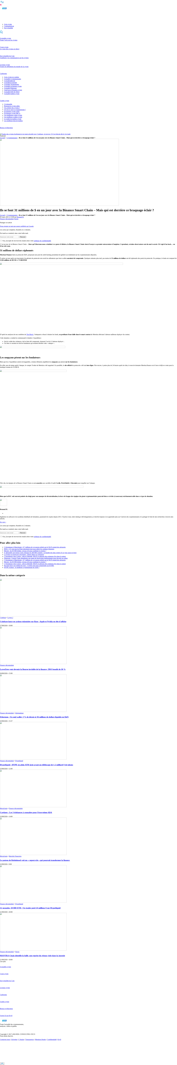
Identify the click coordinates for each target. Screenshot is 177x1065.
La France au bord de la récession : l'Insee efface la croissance (24, 554)
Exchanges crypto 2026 (11, 111)
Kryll (59, 1039)
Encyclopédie (8, 28)
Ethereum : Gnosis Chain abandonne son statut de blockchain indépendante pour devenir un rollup (36, 558)
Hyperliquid (19, 761)
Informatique (19, 713)
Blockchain (3, 808)
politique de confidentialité (42, 241)
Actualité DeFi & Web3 (11, 92)
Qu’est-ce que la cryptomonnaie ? (15, 110)
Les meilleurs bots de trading (13, 121)
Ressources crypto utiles (12, 106)
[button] (88, 3)
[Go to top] (2, 1063)
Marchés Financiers (15, 856)
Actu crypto (8, 24)
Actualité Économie (10, 82)
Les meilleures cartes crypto (13, 115)
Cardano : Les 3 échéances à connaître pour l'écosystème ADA (26, 812)
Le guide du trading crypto (12, 119)
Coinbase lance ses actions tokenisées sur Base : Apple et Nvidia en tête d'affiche (33, 621)
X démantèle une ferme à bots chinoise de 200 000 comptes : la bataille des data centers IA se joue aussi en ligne (40, 553)
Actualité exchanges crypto (13, 86)
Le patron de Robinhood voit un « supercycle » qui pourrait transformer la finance (35, 860)
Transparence (29, 1039)
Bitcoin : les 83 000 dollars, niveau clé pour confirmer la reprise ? (25, 551)
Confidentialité (52, 1039)
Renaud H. (20, 217)
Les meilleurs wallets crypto (13, 117)
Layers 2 (10, 617)
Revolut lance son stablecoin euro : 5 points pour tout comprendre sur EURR (29, 565)
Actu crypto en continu (11, 77)
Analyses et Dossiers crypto (13, 90)
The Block (29, 334)
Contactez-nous (5, 1039)
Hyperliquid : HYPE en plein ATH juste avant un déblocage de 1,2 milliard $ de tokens (36, 765)
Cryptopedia (8, 104)
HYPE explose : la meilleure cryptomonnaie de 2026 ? (21, 567)
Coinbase (3, 617)
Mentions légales (40, 1039)
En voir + (3, 522)
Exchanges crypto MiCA (12, 113)
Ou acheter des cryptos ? (12, 108)
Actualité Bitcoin (9, 81)
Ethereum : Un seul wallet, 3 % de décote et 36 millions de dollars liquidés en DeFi (34, 717)
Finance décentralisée (7, 219)
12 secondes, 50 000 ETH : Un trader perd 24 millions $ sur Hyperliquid (30, 908)
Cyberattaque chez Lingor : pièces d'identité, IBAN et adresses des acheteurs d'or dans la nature (35, 556)
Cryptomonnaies (12, 138)
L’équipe (21, 1039)
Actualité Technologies (11, 84)
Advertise (14, 1039)
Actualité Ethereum (10, 88)
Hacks (16, 219)
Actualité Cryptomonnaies (12, 79)
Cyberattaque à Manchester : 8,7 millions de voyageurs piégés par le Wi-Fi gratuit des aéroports (35, 547)
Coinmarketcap (9, 26)
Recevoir (22, 237)
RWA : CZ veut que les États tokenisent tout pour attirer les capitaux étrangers (29, 549)
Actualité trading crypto (11, 94)
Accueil (2, 138)
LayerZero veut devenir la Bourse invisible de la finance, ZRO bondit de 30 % (33, 669)
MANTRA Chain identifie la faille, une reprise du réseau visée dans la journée (32, 956)
